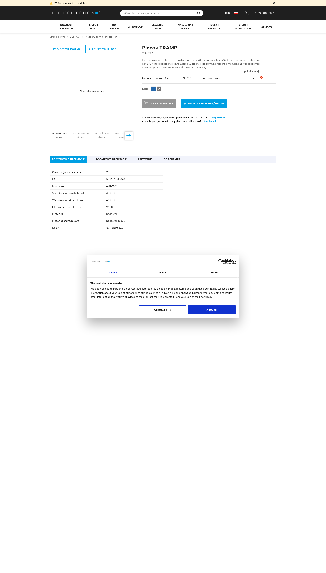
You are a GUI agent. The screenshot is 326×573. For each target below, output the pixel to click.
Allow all (211, 309)
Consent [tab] (112, 272)
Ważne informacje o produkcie (70, 3)
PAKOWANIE (145, 159)
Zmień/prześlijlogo (102, 49)
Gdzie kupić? (209, 121)
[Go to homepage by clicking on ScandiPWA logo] (75, 13)
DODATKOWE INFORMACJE (111, 159)
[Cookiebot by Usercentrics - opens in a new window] (221, 261)
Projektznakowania (67, 49)
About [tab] (214, 272)
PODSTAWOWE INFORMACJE (68, 159)
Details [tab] (163, 272)
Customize (160, 309)
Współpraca (218, 117)
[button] (273, 3)
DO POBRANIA (172, 159)
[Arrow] (129, 136)
